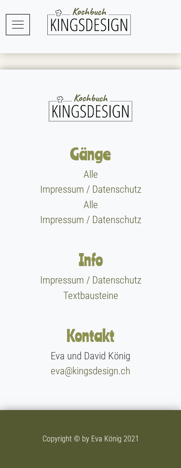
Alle (91, 174)
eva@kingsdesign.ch (90, 371)
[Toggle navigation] (18, 24)
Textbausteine (90, 295)
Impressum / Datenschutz (90, 190)
